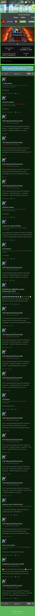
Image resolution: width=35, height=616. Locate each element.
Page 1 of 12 (17, 73)
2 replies (18, 112)
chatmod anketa (8, 102)
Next (29, 73)
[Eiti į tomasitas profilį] (4, 79)
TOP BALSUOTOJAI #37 (12, 378)
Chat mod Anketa (8, 545)
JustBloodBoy (7, 83)
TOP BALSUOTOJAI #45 (12, 121)
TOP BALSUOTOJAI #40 (12, 313)
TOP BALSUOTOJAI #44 (12, 143)
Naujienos (17, 123)
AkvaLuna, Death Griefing (11, 226)
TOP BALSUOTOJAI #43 (12, 164)
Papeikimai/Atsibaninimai (26, 506)
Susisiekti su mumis (17, 613)
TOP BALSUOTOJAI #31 (12, 586)
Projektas (14, 611)
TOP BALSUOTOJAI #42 (12, 186)
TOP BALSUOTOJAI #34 (12, 461)
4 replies (18, 576)
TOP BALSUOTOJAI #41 (12, 268)
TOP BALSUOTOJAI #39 (12, 335)
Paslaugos (6, 399)
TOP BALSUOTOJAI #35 (12, 440)
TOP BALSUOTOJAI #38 (12, 356)
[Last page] (33, 74)
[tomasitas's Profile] (17, 44)
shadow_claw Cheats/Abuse (12, 504)
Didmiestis (20, 611)
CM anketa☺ (6, 249)
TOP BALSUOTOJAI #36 (12, 418)
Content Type (7, 61)
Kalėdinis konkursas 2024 (13, 564)
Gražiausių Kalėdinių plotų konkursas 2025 (13, 290)
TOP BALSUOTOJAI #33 (12, 483)
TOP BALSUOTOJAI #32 (12, 524)
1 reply (18, 93)
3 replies (17, 304)
